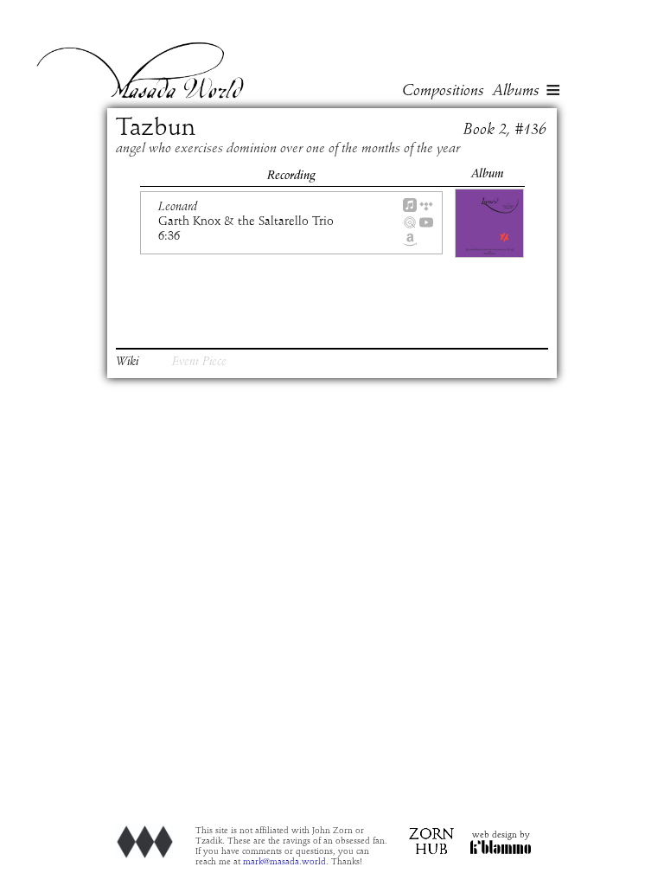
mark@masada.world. (286, 861)
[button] (553, 91)
